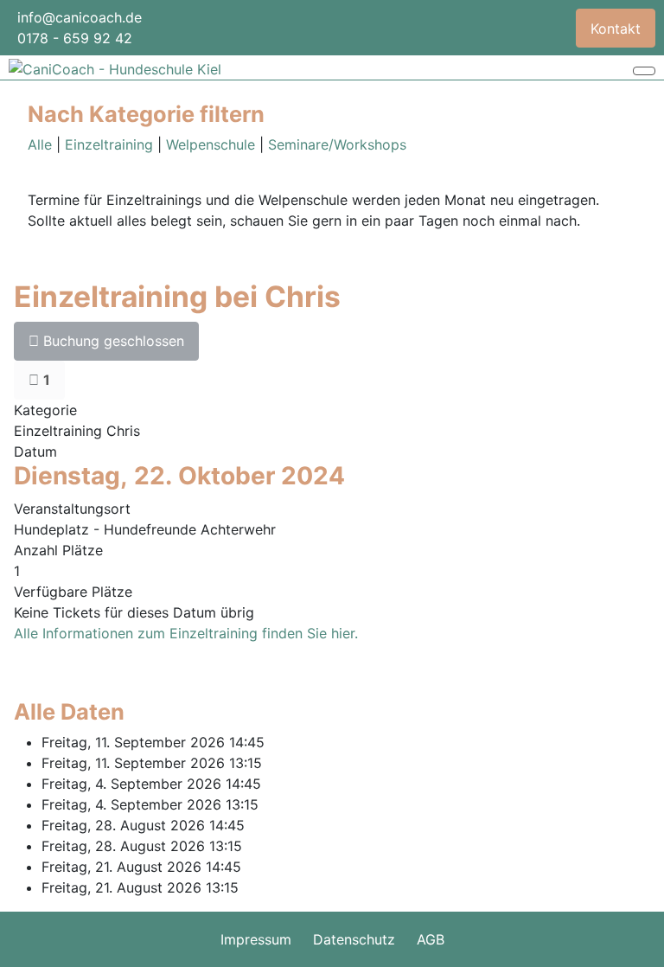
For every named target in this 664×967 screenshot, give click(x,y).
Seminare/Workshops (337, 144)
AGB (430, 939)
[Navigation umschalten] (644, 71)
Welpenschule (210, 144)
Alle (40, 144)
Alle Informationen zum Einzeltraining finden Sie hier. (186, 633)
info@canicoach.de (79, 17)
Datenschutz (354, 939)
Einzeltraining (109, 144)
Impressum (255, 939)
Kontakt (616, 28)
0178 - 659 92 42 (74, 38)
